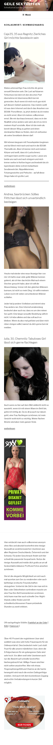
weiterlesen (9, 186)
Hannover (14, 626)
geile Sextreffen (22, 4)
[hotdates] (15, 479)
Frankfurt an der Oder (37, 622)
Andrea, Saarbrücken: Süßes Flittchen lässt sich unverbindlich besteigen (25, 198)
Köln (6, 626)
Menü (28, 15)
